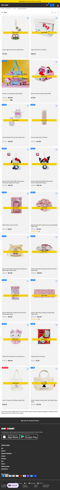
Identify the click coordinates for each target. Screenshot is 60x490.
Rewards (3, 456)
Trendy (14, 8)
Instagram (19, 483)
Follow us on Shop (5, 466)
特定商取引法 (4, 469)
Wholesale (3, 458)
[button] (28, 18)
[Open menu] (58, 5)
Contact (3, 464)
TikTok (41, 483)
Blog (2, 461)
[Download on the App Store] (10, 439)
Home (2, 8)
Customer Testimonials (6, 453)
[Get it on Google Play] (29, 439)
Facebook (33, 483)
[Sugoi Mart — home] (4, 5)
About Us (3, 451)
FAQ (2, 448)
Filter (5, 12)
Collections (8, 8)
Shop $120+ (22, 1)
